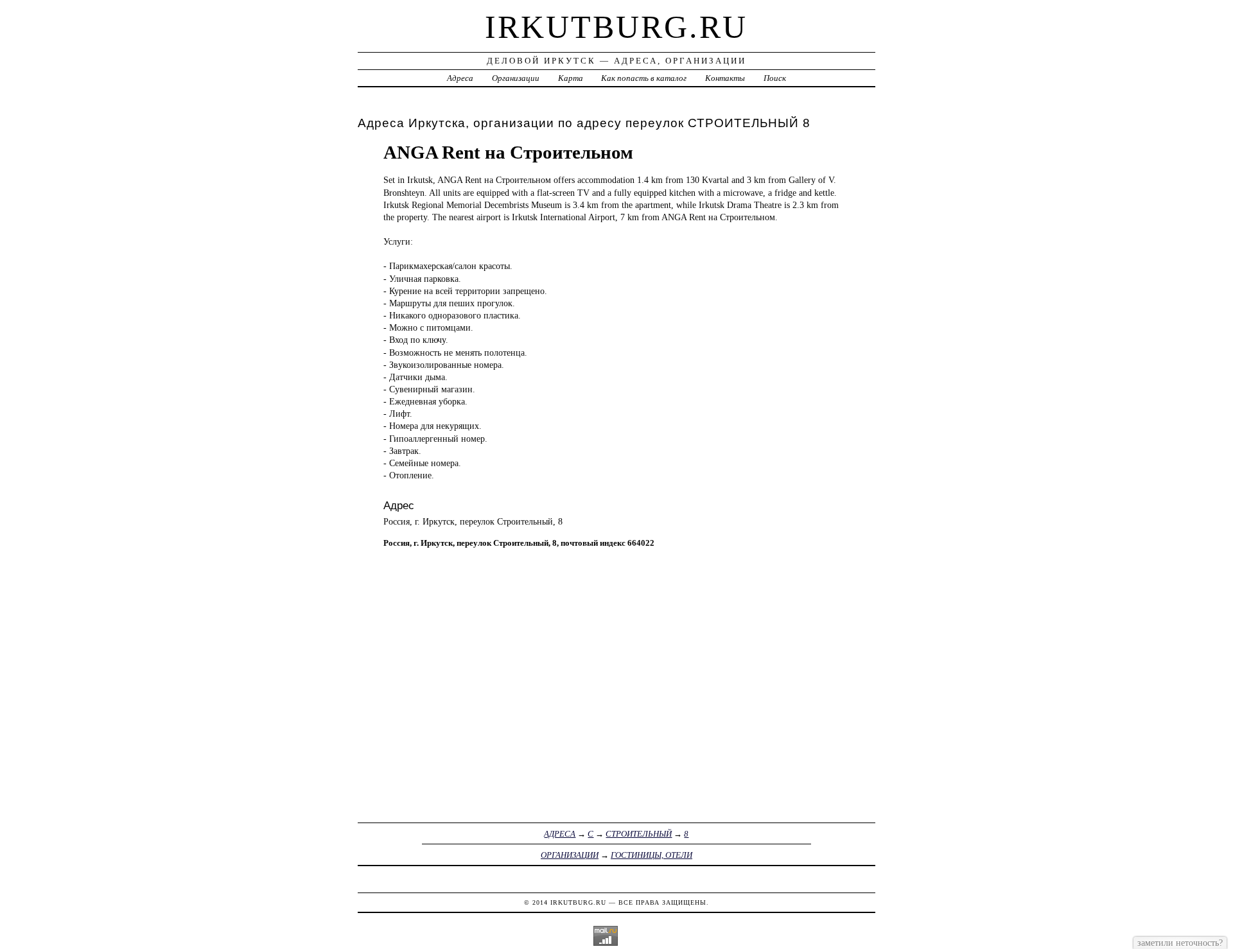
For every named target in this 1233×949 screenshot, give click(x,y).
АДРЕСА (559, 834)
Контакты (725, 78)
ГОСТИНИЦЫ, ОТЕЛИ (651, 855)
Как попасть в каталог (643, 78)
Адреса (460, 78)
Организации (515, 78)
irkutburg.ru (616, 27)
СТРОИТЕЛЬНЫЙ (639, 834)
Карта (570, 78)
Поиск (775, 78)
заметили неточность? (1180, 942)
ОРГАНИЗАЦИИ (570, 855)
